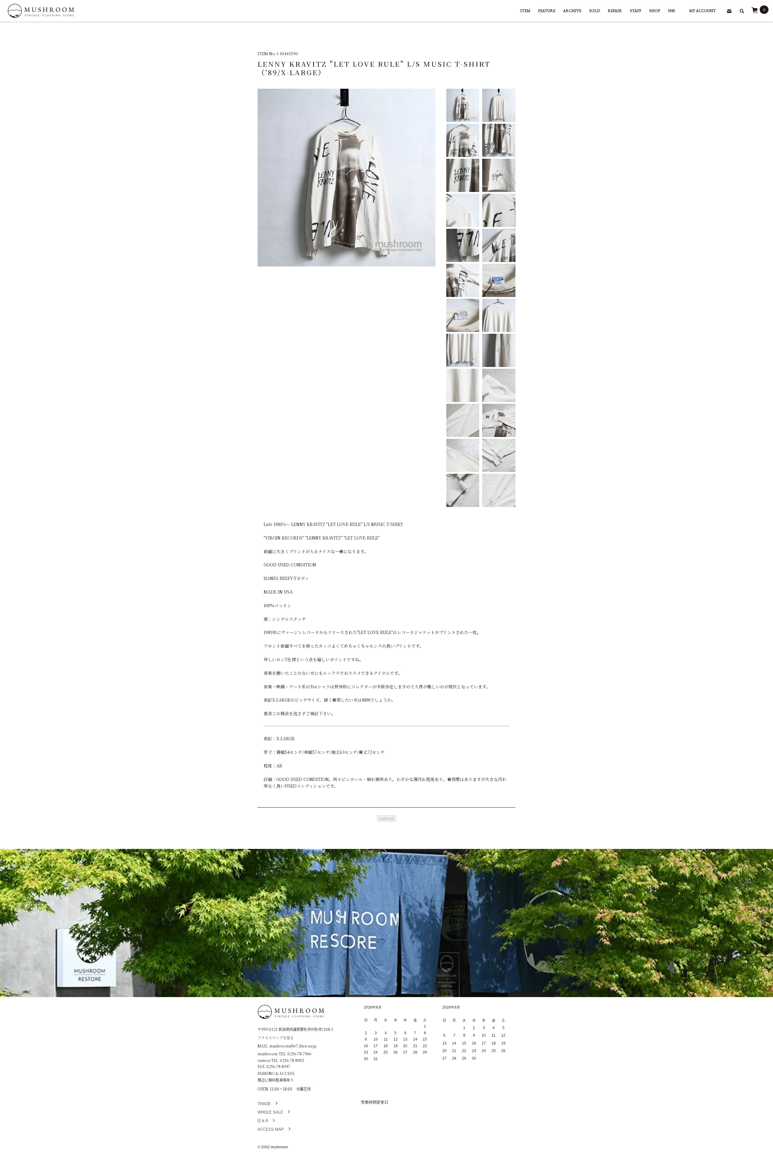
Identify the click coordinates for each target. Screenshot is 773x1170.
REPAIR (615, 10)
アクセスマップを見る (276, 1037)
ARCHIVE (572, 10)
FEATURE (546, 10)
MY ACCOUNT (702, 10)
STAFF (635, 10)
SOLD (594, 10)
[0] (754, 12)
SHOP (654, 10)
